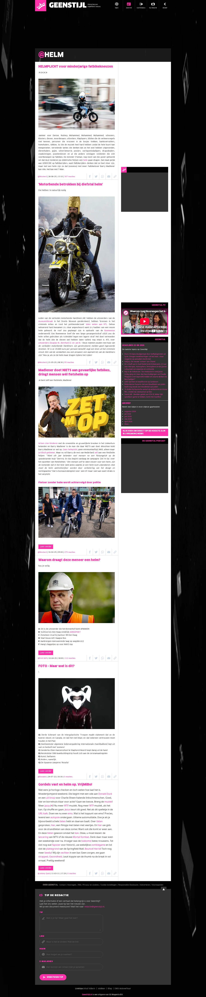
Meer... (127, 424)
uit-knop (50, 797)
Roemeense (109, 331)
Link (42, 936)
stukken (101, 989)
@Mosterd (42, 177)
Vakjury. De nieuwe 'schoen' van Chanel (139, 361)
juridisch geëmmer (46, 453)
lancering (43, 836)
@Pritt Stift (42, 658)
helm (85, 160)
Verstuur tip (55, 977)
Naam (42, 949)
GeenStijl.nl (87, 995)
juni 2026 (128, 416)
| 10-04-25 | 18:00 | (61, 658)
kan (77, 833)
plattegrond (52, 848)
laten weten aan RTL (96, 324)
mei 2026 (128, 419)
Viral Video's (89, 989)
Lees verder (45, 547)
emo (70, 813)
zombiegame (98, 844)
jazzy (47, 805)
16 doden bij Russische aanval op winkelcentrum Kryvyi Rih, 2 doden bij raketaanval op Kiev (145, 390)
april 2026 (128, 421)
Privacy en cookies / (92, 885)
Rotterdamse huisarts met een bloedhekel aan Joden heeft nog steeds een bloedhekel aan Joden (144, 385)
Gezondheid (55, 856)
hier (53, 825)
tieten (63, 821)
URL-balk (43, 813)
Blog (110, 989)
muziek (108, 801)
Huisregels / (72, 885)
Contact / (63, 885)
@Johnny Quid (44, 874)
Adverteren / (146, 885)
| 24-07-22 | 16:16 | (59, 777)
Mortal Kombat (81, 836)
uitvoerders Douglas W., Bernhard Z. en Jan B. (59, 343)
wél (96, 453)
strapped (43, 856)
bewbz (48, 852)
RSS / (80, 885)
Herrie (97, 848)
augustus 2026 (130, 411)
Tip (41, 912)
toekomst (86, 840)
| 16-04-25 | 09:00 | (61, 552)
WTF (66, 805)
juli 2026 (127, 414)
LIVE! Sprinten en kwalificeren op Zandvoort (141, 381)
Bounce (89, 848)
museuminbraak (45, 321)
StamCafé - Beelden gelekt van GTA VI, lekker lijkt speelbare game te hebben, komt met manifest (143, 395)
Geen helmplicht (70, 450)
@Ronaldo (42, 777)
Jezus (67, 809)
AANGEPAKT (75, 632)
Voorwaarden (157, 885)
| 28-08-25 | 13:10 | (61, 177)
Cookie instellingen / (109, 885)
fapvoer (56, 844)
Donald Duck (105, 793)
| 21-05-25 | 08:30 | (60, 362)
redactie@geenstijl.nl (94, 906)
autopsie (55, 817)
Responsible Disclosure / (129, 885)
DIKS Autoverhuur (123, 989)
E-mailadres (46, 961)
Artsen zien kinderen (48, 443)
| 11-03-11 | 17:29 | (63, 874)
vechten (65, 852)
